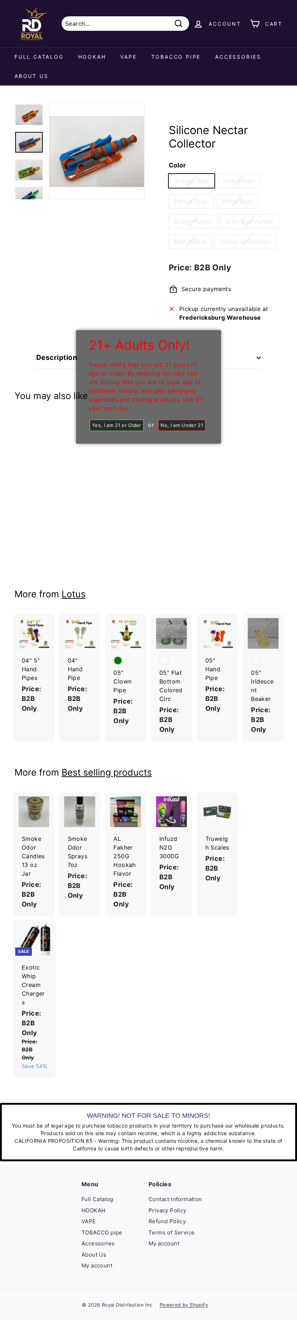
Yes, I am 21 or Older (116, 425)
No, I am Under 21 (181, 425)
